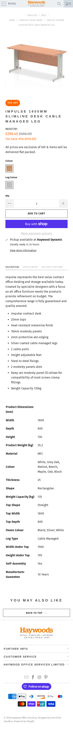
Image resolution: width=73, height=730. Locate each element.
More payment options (36, 233)
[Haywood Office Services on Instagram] (39, 677)
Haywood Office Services (24, 717)
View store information (23, 250)
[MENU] (2, 4)
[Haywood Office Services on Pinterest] (46, 677)
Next (44, 15)
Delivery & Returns (52, 267)
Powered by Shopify (24, 721)
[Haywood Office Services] (36, 4)
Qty (7, 195)
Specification (30, 267)
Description (12, 267)
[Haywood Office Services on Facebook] (33, 677)
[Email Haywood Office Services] (26, 677)
